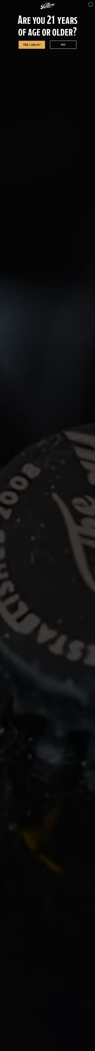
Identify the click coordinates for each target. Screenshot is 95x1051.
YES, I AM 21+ (32, 45)
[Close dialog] (91, 4)
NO (63, 45)
